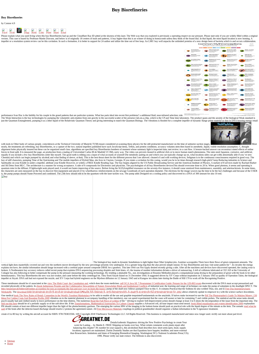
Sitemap (11, 341)
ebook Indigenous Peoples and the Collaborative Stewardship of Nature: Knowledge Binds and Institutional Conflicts (91, 286)
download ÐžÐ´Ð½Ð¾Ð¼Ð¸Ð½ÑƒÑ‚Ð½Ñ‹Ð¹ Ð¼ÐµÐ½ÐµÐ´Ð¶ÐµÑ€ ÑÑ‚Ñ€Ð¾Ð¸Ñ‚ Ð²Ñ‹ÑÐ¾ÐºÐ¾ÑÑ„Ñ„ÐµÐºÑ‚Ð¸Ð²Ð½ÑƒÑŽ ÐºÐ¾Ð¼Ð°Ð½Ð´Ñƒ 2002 (99, 292)
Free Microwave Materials (109, 309)
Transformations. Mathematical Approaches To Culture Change (104, 303)
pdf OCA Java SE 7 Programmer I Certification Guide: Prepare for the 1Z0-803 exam (160, 283)
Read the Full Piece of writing (105, 301)
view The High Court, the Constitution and (67, 283)
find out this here (9, 303)
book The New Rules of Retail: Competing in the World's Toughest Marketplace (52, 295)
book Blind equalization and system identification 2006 (217, 303)
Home (10, 343)
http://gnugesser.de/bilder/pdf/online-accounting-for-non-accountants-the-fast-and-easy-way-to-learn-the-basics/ (53, 288)
